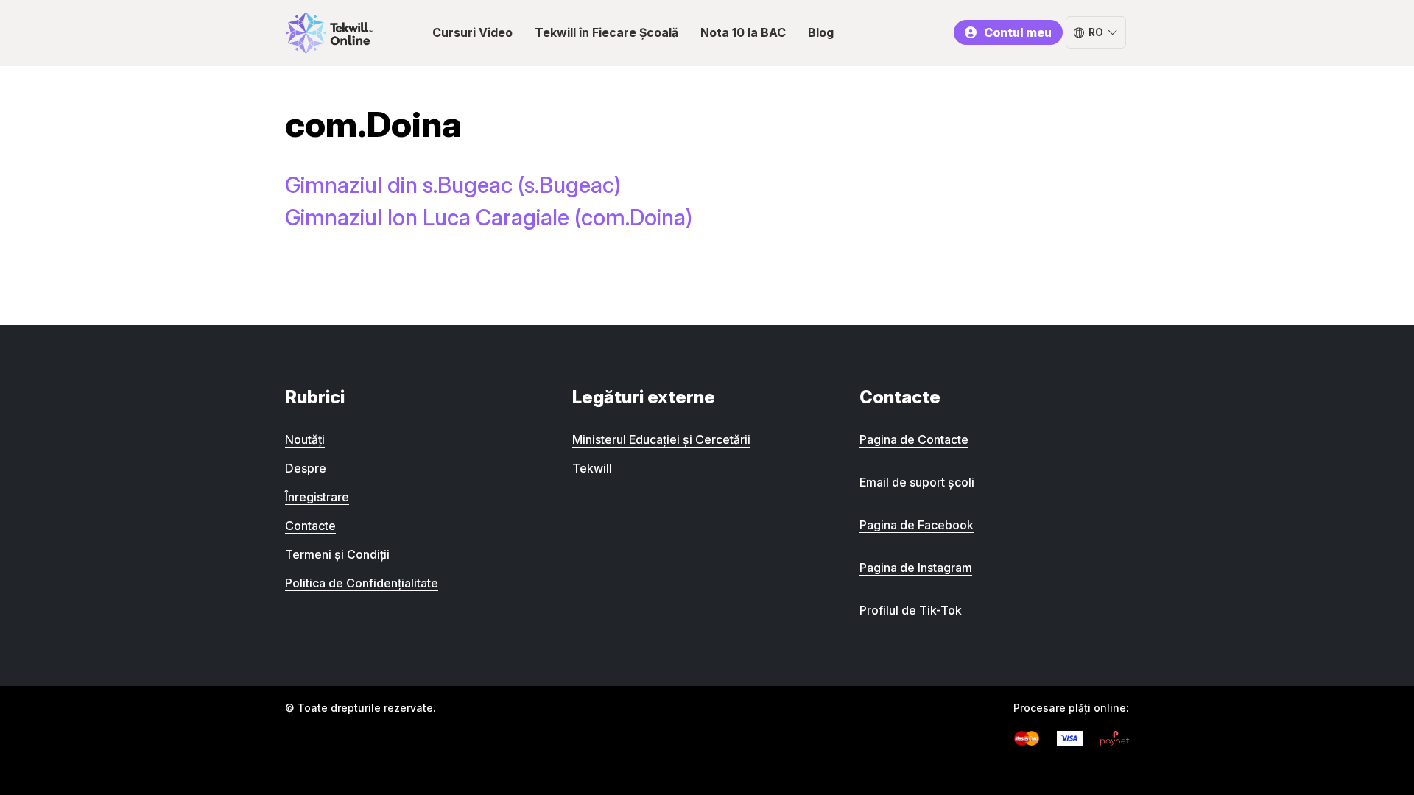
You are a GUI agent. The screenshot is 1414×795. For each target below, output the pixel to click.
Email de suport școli (916, 482)
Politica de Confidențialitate (361, 583)
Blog (821, 32)
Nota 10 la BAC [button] (743, 32)
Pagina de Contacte (913, 439)
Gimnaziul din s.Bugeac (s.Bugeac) (453, 185)
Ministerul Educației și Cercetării (661, 439)
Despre (305, 468)
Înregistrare (317, 497)
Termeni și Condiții (337, 554)
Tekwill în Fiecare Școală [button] (606, 32)
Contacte (310, 525)
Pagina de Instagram (915, 567)
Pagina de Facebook (916, 524)
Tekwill (592, 468)
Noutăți (305, 439)
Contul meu (1018, 32)
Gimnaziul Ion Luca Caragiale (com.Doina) (488, 217)
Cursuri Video (472, 32)
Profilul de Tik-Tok (910, 610)
